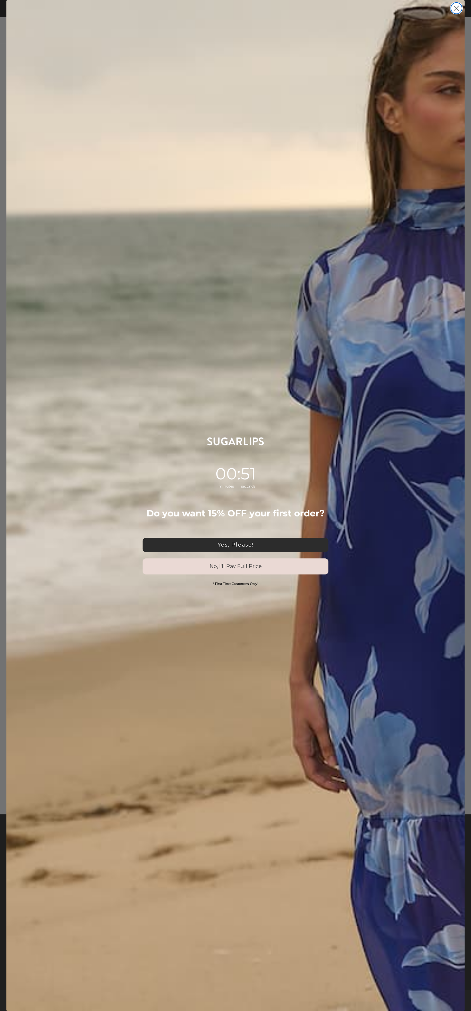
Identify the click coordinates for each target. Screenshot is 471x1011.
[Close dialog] (456, 8)
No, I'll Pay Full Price (236, 566)
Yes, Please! (236, 545)
